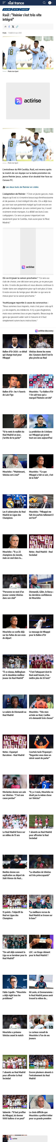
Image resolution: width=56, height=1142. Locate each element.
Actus (16, 9)
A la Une (7, 9)
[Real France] (17, 3)
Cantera (24, 9)
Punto (4, 33)
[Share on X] (13, 27)
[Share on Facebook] (9, 27)
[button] (5, 3)
